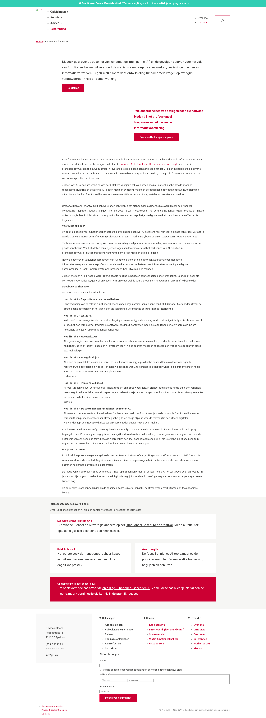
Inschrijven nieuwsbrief (118, 697)
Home (39, 41)
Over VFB (196, 618)
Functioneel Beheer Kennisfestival (149, 525)
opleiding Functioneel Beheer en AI (126, 588)
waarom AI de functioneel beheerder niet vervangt (149, 164)
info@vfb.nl (52, 655)
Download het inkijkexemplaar (156, 137)
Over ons (203, 17)
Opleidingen (58, 11)
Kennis (54, 17)
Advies (54, 23)
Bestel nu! (73, 87)
